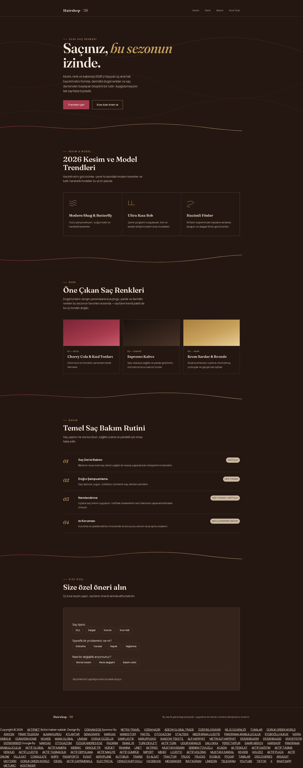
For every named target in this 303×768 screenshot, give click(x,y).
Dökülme (81, 646)
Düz (78, 630)
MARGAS (110, 734)
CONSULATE (39, 757)
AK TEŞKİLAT (239, 748)
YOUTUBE (246, 761)
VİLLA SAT (20, 757)
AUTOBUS (122, 757)
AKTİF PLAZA (275, 752)
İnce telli (124, 630)
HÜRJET (110, 748)
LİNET (138, 748)
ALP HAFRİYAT (196, 739)
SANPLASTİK (126, 739)
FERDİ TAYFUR (231, 743)
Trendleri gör (76, 104)
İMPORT (148, 752)
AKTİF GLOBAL (34, 748)
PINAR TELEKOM (28, 734)
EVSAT (87, 757)
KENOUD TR (92, 748)
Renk (208, 10)
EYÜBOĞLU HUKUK (276, 734)
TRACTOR (170, 757)
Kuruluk (98, 646)
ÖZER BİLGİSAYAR (209, 730)
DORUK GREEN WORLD (281, 730)
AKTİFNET (33, 730)
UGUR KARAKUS (191, 743)
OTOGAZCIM (162, 734)
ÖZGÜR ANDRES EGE (89, 743)
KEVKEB (46, 739)
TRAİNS (138, 757)
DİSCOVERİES (263, 757)
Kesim (196, 10)
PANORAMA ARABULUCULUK (242, 734)
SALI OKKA (211, 743)
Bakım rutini (129, 662)
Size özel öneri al (107, 104)
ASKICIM (9, 734)
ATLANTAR (73, 734)
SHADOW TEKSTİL (171, 739)
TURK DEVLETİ (148, 743)
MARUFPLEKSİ (147, 739)
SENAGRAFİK (92, 734)
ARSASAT (283, 757)
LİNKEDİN (211, 761)
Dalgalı (92, 630)
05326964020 (272, 739)
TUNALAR (256, 730)
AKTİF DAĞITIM (261, 748)
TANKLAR (244, 757)
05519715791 (293, 739)
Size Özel (234, 10)
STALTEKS (181, 734)
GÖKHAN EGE (93, 730)
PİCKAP (229, 757)
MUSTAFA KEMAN (173, 748)
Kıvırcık (108, 630)
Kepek (113, 646)
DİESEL (58, 761)
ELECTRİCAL (105, 761)
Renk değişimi (107, 662)
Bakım (220, 10)
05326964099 (249, 739)
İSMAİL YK (128, 743)
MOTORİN (10, 761)
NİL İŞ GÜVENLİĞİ (235, 730)
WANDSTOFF (128, 734)
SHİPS (55, 757)
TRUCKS (199, 757)
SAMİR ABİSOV (254, 743)
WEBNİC (76, 748)
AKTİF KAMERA (57, 748)
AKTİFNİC (152, 748)
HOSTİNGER (28, 765)
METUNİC (10, 765)
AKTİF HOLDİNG (196, 752)
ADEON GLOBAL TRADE (179, 730)
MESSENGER (173, 761)
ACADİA (222, 748)
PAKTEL (145, 734)
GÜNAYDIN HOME (26, 739)
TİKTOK (261, 761)
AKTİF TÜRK (168, 743)
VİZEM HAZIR (152, 730)
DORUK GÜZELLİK (102, 739)
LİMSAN (82, 739)
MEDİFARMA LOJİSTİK (206, 734)
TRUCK (185, 757)
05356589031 (12, 743)
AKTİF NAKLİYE (106, 752)
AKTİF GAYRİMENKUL (80, 761)
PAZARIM (112, 743)
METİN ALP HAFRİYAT (223, 739)
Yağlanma (131, 646)
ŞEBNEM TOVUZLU (201, 748)
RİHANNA (124, 748)
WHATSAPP (284, 761)
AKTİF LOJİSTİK (28, 752)
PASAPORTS (71, 757)
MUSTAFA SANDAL (222, 752)
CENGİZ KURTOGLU (129, 761)
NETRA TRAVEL (130, 730)
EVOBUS (215, 757)
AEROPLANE (103, 757)
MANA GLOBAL (64, 739)
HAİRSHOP (274, 743)
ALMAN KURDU (52, 734)
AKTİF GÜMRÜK (129, 752)
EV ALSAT (153, 757)
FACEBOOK (154, 761)
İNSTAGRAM (193, 761)
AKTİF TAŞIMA (283, 748)
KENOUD (9, 752)
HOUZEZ (257, 752)
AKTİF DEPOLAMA (81, 752)
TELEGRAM (228, 761)
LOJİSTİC (176, 752)
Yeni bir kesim (83, 662)
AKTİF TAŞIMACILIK (54, 752)
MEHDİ (162, 752)
